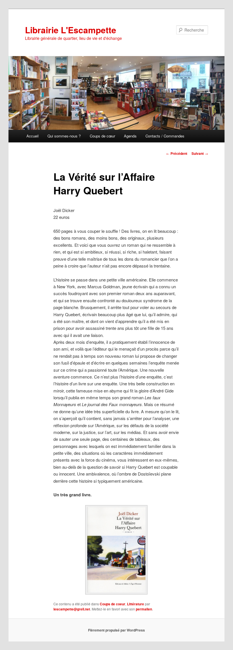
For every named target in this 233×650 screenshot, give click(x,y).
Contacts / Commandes (164, 136)
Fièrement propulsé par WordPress (116, 630)
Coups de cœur (102, 136)
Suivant (200, 153)
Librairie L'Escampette (70, 30)
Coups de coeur (112, 603)
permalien (144, 609)
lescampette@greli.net (71, 609)
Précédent (176, 153)
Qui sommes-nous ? (64, 136)
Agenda (130, 136)
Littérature (135, 603)
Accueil (32, 136)
